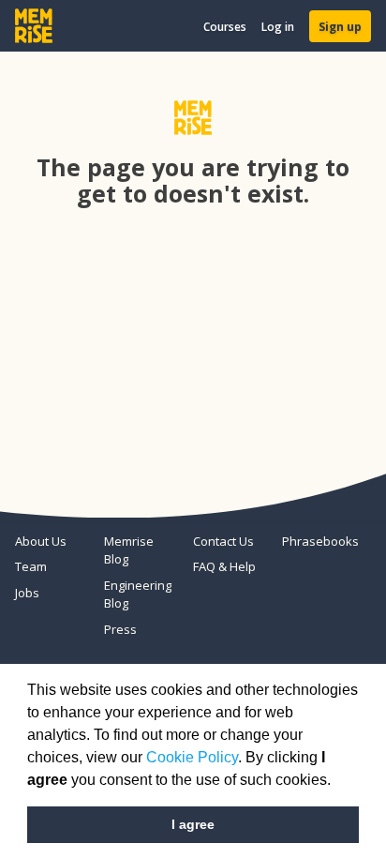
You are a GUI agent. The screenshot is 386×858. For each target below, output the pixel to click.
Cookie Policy (192, 757)
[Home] (33, 26)
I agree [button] (193, 824)
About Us (41, 541)
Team (31, 566)
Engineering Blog (137, 594)
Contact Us (223, 541)
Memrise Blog (129, 550)
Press (120, 629)
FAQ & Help (224, 566)
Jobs (27, 592)
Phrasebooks (319, 541)
